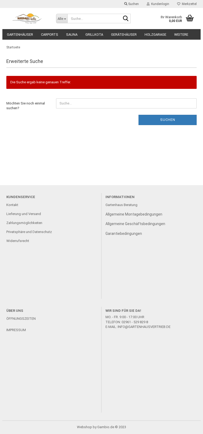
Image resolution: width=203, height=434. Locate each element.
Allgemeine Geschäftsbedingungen (135, 224)
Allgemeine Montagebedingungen (133, 214)
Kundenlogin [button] (159, 4)
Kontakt (12, 205)
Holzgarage (155, 34)
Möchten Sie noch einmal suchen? (25, 105)
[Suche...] (126, 19)
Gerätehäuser (124, 34)
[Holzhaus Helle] (27, 18)
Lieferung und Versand (23, 214)
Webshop (84, 427)
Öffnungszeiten (21, 319)
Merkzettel (188, 4)
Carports (49, 34)
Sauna (71, 34)
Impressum (16, 330)
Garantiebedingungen (123, 233)
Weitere (181, 34)
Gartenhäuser (20, 34)
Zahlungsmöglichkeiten (24, 223)
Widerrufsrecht (17, 241)
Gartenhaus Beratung (121, 205)
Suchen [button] (133, 4)
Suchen (167, 120)
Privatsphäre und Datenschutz (29, 232)
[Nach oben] (188, 426)
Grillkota (94, 34)
